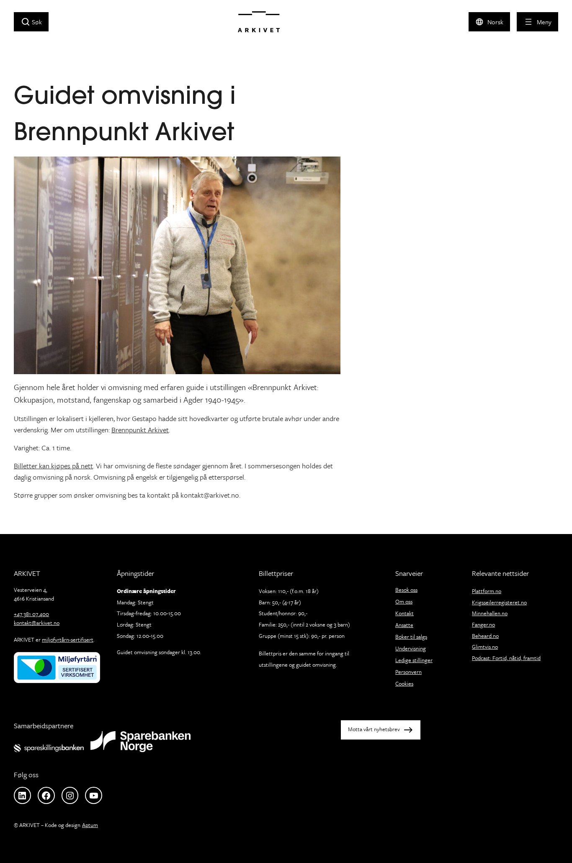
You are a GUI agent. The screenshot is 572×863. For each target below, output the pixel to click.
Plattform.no (486, 591)
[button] (489, 21)
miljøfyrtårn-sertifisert (67, 639)
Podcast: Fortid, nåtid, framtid (506, 658)
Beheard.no (485, 636)
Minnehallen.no (490, 613)
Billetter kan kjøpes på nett (53, 465)
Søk (37, 21)
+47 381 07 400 (31, 614)
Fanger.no (483, 624)
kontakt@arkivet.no (36, 623)
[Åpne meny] (537, 21)
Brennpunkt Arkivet (140, 429)
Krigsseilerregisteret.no (499, 602)
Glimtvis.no (485, 646)
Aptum (90, 825)
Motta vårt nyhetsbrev (374, 729)
